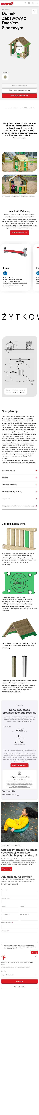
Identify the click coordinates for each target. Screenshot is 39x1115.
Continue (19, 981)
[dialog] (19, 557)
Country (3, 971)
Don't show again (19, 986)
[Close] (36, 956)
